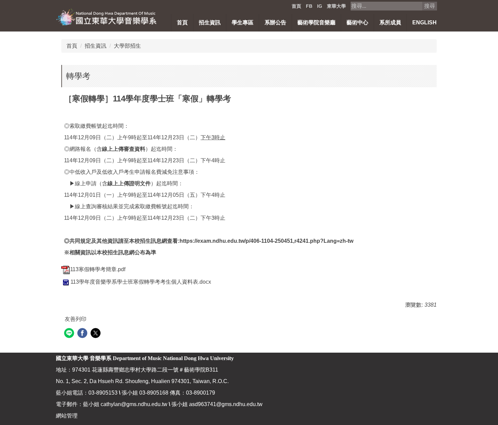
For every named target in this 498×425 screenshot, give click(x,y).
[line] (70, 334)
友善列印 (75, 319)
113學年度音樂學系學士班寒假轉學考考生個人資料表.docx (140, 282)
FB (309, 6)
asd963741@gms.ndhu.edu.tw (226, 404)
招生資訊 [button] (210, 22)
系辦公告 (275, 22)
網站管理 (67, 416)
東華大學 (336, 6)
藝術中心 (357, 22)
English (424, 22)
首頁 (296, 6)
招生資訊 (95, 46)
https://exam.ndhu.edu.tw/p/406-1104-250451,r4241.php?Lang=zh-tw (266, 241)
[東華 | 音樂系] (107, 17)
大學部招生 (127, 46)
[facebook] (83, 334)
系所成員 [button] (390, 22)
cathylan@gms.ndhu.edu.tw (134, 404)
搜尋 (429, 6)
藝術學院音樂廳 (316, 22)
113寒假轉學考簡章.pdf (97, 269)
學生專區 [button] (242, 22)
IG (319, 6)
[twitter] (96, 334)
